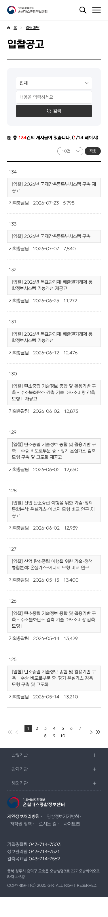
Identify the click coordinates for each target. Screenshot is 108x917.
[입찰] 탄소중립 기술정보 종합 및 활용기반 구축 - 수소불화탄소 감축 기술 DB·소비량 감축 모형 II (54, 620)
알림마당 (32, 28)
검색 (57, 111)
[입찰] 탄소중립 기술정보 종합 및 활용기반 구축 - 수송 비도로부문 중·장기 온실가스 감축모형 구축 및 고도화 (54, 678)
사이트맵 (72, 824)
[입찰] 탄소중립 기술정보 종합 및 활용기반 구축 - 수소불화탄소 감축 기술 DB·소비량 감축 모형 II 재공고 (54, 393)
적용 (92, 151)
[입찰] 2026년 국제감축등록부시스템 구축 (51, 236)
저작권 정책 (21, 824)
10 (62, 736)
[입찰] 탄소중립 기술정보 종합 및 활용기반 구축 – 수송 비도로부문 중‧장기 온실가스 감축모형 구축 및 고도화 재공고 (54, 451)
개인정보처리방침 (23, 816)
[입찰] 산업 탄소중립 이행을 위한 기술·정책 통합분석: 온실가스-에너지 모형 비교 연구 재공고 (53, 509)
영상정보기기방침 (63, 816)
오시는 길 (47, 824)
